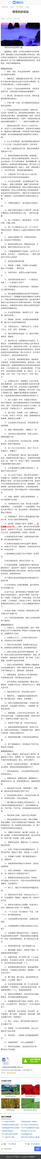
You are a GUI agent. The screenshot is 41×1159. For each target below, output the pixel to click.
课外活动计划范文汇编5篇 (30, 1137)
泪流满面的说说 (26, 1134)
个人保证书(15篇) (8, 1137)
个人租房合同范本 (8, 1121)
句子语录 (19, 7)
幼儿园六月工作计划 (28, 1131)
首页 (11, 7)
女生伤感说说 (35, 1144)
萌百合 (17, 1156)
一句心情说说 (11, 1144)
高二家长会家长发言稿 (10, 1134)
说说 (27, 7)
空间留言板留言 (7, 1131)
